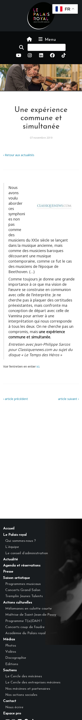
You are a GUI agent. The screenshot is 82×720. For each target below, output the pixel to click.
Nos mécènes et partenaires (27, 689)
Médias (9, 639)
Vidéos (10, 652)
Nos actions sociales (21, 695)
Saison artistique (16, 578)
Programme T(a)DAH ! (23, 621)
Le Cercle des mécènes (23, 676)
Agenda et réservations (21, 565)
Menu (50, 40)
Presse (8, 571)
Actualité (10, 559)
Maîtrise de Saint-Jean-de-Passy (30, 614)
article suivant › (68, 399)
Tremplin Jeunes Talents (24, 596)
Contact (9, 701)
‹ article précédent (15, 399)
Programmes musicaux (23, 584)
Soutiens (10, 670)
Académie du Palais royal (25, 633)
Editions (11, 664)
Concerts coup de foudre (25, 627)
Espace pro (12, 713)
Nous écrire (14, 707)
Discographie (15, 658)
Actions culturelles (17, 602)
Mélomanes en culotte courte (28, 608)
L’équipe (12, 547)
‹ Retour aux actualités (18, 155)
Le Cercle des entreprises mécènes (32, 682)
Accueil (9, 528)
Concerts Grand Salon (22, 590)
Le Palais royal (15, 535)
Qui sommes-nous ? (20, 541)
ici (37, 366)
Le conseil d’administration (26, 553)
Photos (10, 645)
